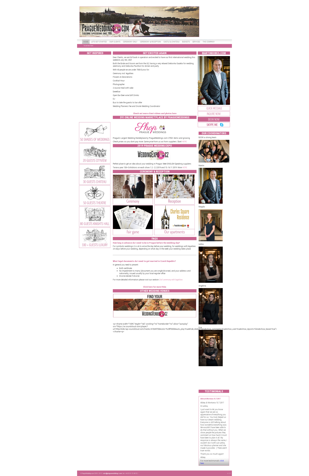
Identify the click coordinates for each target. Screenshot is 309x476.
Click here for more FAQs (154, 287)
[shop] (151, 134)
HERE (184, 141)
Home (85, 42)
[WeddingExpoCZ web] (153, 160)
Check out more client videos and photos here (154, 113)
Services (196, 42)
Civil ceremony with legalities (171, 279)
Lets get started (99, 42)
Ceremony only (130, 42)
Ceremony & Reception (150, 42)
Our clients (114, 42)
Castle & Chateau (171, 42)
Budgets (186, 42)
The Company (209, 42)
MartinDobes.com (214, 53)
